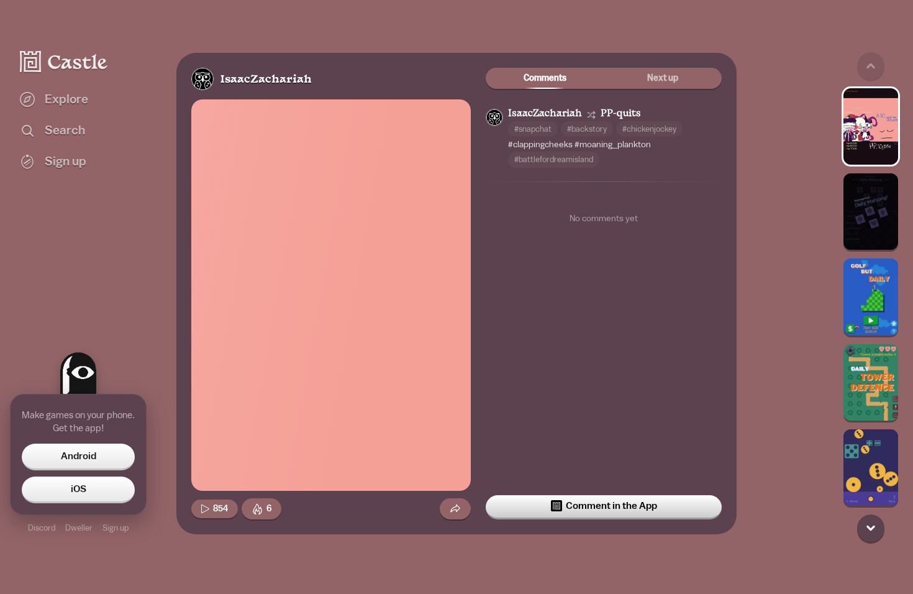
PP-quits (621, 114)
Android (78, 456)
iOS (78, 489)
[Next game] (870, 528)
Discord (41, 528)
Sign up (115, 528)
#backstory (587, 129)
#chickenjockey (649, 129)
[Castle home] (64, 61)
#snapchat (533, 129)
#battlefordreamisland (553, 159)
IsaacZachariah (266, 80)
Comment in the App (611, 506)
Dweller (79, 528)
